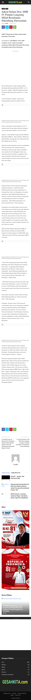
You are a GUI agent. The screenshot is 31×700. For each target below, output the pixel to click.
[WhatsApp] (14, 27)
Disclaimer (14, 693)
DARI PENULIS (15, 473)
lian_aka (5, 613)
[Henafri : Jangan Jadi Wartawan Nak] (6, 478)
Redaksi (12, 695)
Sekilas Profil (18, 695)
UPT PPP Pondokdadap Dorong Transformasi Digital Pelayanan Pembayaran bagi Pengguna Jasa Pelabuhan (13, 608)
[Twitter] (7, 27)
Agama (7, 6)
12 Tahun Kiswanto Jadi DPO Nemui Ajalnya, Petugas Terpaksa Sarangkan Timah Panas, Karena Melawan (22, 443)
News (7, 8)
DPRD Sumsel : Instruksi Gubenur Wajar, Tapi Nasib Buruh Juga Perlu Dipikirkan (19, 496)
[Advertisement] (15, 67)
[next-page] (5, 502)
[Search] (28, 2)
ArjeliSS (6, 23)
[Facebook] (3, 27)
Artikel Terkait (6, 473)
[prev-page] (3, 502)
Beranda (3, 6)
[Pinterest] (11, 27)
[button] (2, 2)
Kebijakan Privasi (6, 693)
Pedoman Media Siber (22, 693)
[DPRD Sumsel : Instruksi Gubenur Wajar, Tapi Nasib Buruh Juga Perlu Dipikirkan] (6, 496)
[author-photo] (16, 462)
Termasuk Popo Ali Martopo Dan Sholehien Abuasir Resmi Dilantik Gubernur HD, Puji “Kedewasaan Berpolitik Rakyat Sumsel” (8, 444)
